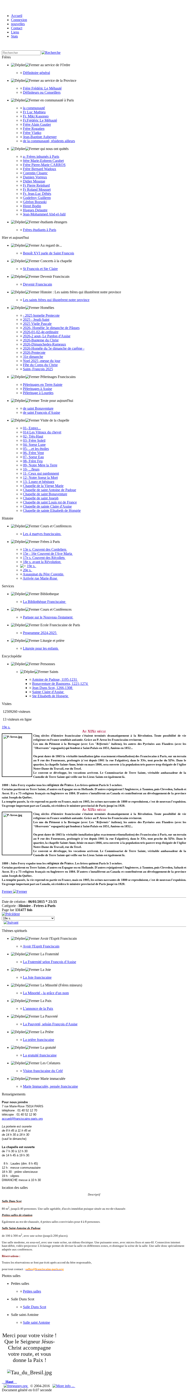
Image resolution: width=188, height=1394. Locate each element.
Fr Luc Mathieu (34, 112)
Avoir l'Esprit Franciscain (41, 946)
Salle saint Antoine (36, 1322)
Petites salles (32, 1291)
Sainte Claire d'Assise (48, 692)
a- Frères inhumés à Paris (41, 156)
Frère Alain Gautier (37, 124)
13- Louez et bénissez (38, 482)
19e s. (31, 566)
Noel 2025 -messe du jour (41, 361)
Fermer (7, 891)
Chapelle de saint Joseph (40, 498)
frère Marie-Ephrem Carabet (43, 161)
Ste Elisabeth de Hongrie (50, 696)
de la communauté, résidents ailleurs (49, 141)
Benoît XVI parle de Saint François (48, 253)
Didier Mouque (34, 181)
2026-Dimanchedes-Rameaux (44, 344)
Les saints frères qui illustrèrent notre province (56, 300)
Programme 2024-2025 (40, 633)
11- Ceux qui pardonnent (41, 473)
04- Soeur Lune (34, 445)
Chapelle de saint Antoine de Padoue (49, 490)
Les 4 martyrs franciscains (42, 534)
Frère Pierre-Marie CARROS (44, 165)
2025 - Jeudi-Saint (36, 319)
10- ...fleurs (31, 469)
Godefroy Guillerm (37, 198)
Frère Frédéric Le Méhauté (42, 88)
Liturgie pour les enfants (41, 648)
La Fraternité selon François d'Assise (49, 962)
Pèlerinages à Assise (37, 389)
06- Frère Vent (33, 453)
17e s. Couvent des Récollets (44, 558)
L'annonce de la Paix (38, 1008)
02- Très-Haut (33, 436)
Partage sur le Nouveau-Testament (48, 617)
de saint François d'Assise (41, 412)
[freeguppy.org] (16, 1386)
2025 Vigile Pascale (37, 324)
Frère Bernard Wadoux (39, 169)
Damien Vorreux (35, 177)
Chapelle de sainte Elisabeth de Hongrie (52, 510)
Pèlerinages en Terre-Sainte (42, 385)
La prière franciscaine (38, 1040)
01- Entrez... (32, 428)
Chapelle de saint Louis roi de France (50, 502)
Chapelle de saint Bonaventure (45, 494)
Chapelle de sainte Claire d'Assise (47, 506)
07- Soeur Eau (33, 457)
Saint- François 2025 (38, 369)
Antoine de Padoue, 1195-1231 (55, 679)
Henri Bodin (32, 206)
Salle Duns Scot (34, 1307)
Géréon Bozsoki (35, 202)
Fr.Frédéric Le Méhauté (40, 120)
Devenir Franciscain (37, 284)
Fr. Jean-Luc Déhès (37, 194)
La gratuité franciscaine (40, 1055)
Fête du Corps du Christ (40, 365)
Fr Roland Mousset (37, 189)
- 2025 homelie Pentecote (41, 315)
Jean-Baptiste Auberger (40, 137)
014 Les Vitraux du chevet (42, 432)
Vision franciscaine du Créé (43, 1071)
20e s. (27, 570)
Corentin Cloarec (35, 173)
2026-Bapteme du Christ (40, 340)
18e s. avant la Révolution (42, 562)
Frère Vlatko (32, 133)
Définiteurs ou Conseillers (42, 92)
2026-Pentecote (34, 352)
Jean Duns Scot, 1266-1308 (52, 688)
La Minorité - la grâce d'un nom (46, 993)
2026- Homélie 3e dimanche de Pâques (51, 328)
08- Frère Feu (33, 461)
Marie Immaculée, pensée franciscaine (50, 1086)
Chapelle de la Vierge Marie (43, 486)
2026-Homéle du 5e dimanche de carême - (53, 348)
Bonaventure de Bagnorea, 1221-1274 (60, 684)
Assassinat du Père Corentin (43, 574)
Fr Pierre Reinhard (36, 185)
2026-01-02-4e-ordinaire (40, 332)
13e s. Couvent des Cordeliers (45, 549)
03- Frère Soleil (34, 440)
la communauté (34, 108)
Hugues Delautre (35, 210)
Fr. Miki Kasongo (36, 116)
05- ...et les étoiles (36, 449)
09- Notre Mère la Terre (40, 465)
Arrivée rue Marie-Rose (40, 578)
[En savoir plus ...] (64, 1386)
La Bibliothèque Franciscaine (44, 602)
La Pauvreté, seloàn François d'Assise (50, 1024)
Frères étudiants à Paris (39, 230)
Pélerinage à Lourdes (38, 393)
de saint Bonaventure (38, 408)
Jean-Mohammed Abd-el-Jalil (44, 214)
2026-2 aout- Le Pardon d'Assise (46, 336)
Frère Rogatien (33, 129)
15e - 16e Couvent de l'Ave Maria (48, 553)
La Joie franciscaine (37, 977)
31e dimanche (33, 357)
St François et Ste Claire (40, 269)
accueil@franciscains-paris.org (22, 1118)
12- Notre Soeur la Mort (40, 477)
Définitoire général (36, 73)
